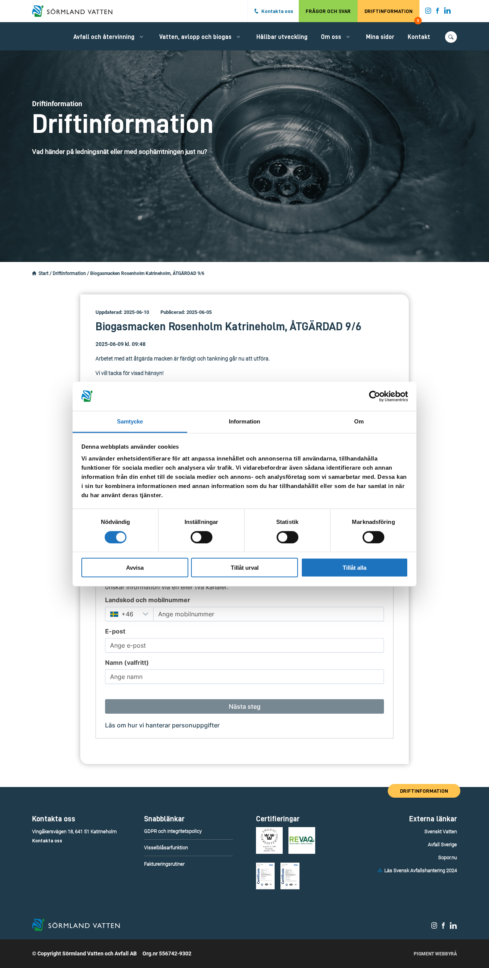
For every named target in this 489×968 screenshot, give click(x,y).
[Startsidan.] (34, 273)
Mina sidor (380, 37)
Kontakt (419, 37)
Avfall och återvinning (103, 37)
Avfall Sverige (442, 844)
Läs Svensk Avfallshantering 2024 (420, 870)
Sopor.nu (447, 857)
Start (44, 273)
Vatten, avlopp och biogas (195, 37)
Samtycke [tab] (130, 421)
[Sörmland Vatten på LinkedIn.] (447, 12)
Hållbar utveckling (282, 37)
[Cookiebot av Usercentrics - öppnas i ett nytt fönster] (374, 396)
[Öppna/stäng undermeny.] (141, 36)
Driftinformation (391, 15)
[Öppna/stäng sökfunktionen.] (451, 37)
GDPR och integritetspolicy (173, 831)
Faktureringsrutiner (164, 864)
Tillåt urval (245, 567)
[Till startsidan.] (76, 11)
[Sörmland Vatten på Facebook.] (437, 12)
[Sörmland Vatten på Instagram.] (428, 12)
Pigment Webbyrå (435, 954)
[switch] (201, 537)
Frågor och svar (328, 11)
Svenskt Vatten (440, 831)
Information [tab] (244, 421)
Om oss (331, 37)
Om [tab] (359, 421)
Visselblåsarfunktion (166, 847)
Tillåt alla (354, 567)
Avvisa (135, 567)
